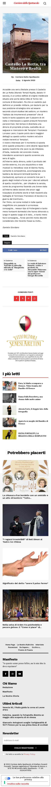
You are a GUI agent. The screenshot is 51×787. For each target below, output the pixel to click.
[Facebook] (16, 298)
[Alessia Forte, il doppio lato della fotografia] (9, 410)
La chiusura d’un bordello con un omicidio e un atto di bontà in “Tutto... (25, 496)
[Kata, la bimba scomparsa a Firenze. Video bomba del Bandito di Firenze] (9, 386)
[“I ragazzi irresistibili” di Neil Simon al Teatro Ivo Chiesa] (25, 520)
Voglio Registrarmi (24, 748)
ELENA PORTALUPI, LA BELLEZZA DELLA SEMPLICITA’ (32, 434)
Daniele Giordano (18, 236)
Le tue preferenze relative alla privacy (28, 778)
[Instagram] (12, 674)
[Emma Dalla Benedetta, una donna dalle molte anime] (9, 398)
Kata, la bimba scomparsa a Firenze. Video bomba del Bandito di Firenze (30, 386)
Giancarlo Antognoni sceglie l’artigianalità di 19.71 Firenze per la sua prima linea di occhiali (25, 723)
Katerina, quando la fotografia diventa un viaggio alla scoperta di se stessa (23, 716)
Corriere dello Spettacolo (27, 77)
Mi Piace (43, 250)
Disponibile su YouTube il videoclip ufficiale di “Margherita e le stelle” (14, 267)
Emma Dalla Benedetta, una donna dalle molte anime (30, 397)
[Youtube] (19, 674)
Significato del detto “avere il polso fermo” (25, 583)
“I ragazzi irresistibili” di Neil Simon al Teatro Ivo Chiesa (22, 540)
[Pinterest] (28, 298)
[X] (22, 298)
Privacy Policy (29, 754)
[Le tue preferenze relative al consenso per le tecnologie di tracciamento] (4, 782)
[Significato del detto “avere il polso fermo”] (25, 564)
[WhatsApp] (34, 298)
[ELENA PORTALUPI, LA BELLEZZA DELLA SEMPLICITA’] (9, 434)
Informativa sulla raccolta (16, 783)
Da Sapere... (25, 59)
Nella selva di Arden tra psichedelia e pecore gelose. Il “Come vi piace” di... (22, 626)
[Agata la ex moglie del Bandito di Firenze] (9, 422)
